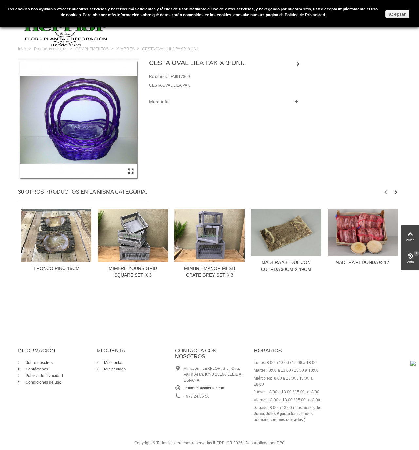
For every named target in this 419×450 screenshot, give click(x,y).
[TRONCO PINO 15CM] (56, 235)
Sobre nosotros (39, 362)
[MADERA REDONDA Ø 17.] (363, 232)
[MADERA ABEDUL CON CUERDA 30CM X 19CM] (286, 232)
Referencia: (159, 76)
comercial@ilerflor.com (205, 388)
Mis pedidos (114, 369)
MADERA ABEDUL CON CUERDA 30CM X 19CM (286, 266)
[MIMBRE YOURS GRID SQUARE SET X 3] (133, 235)
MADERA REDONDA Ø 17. (363, 262)
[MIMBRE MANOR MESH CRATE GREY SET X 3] (209, 235)
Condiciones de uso (43, 382)
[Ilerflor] (67, 28)
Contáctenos (36, 369)
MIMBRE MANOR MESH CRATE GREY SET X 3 (209, 272)
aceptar (397, 14)
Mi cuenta (112, 362)
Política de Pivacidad (44, 375)
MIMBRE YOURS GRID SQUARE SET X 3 (133, 272)
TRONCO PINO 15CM (56, 268)
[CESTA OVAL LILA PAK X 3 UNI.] (131, 171)
